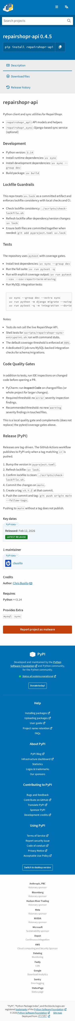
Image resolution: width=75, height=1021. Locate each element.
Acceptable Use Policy (36, 856)
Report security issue (38, 841)
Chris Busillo (21, 583)
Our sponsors (37, 774)
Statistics (37, 764)
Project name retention (36, 728)
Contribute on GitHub (36, 800)
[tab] (37, 65)
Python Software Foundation (35, 664)
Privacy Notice (36, 851)
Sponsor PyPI (37, 810)
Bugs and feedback (38, 795)
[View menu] (57, 7)
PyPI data (11, 524)
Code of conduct (36, 846)
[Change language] (67, 7)
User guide (36, 723)
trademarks (21, 1009)
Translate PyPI (36, 805)
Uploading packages (36, 718)
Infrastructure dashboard (36, 759)
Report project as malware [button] (37, 629)
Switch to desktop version (37, 867)
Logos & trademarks (37, 769)
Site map (57, 1013)
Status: (37, 676)
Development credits (36, 815)
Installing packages (36, 713)
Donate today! (37, 685)
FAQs (37, 733)
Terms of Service (36, 836)
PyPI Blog (36, 754)
